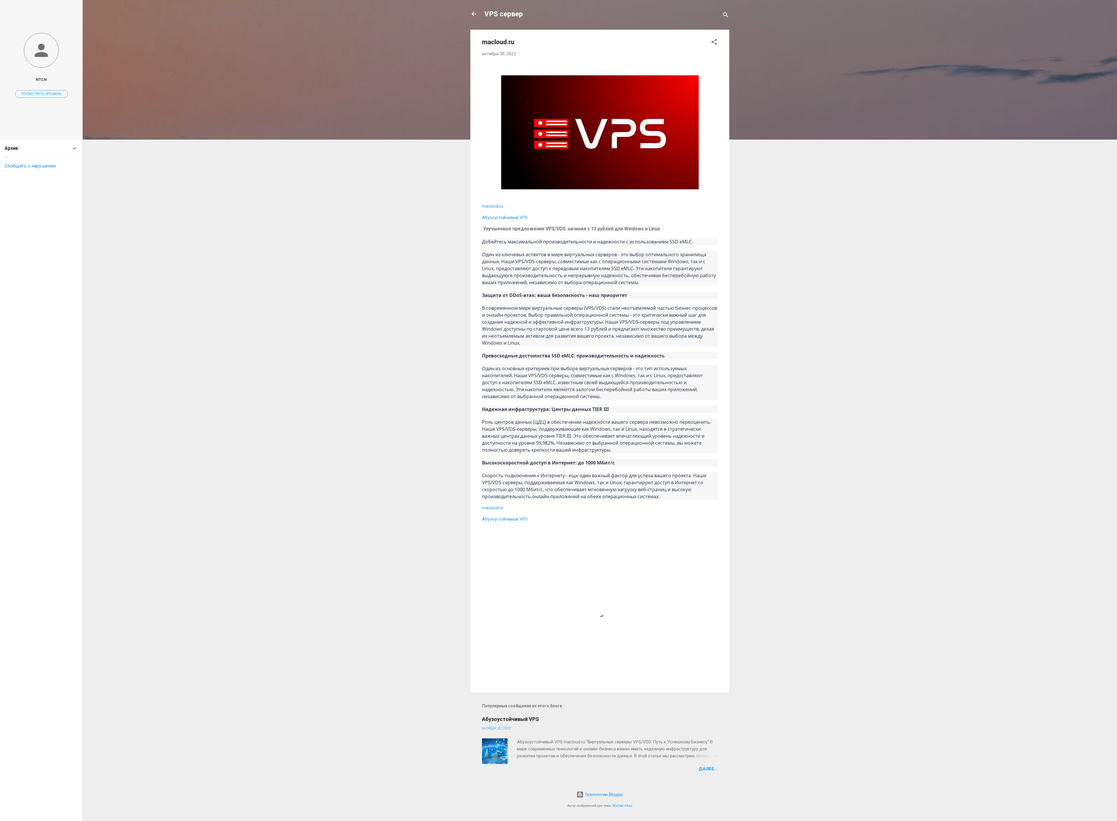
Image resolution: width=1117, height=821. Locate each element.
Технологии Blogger (603, 794)
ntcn (41, 79)
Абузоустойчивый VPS (505, 217)
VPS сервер (503, 14)
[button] (714, 42)
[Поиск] (725, 16)
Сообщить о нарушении (30, 166)
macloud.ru (492, 206)
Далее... (708, 769)
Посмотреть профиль (41, 94)
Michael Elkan (622, 806)
